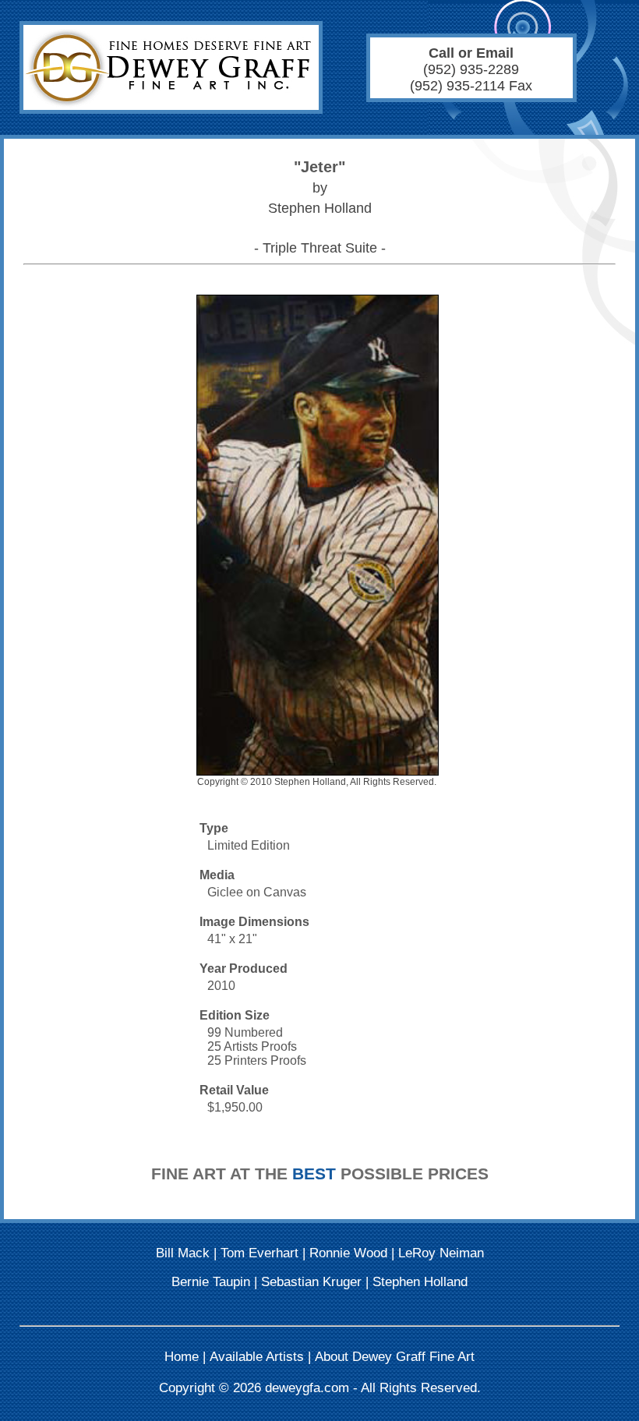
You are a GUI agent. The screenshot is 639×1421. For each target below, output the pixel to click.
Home (181, 1356)
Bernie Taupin (210, 1281)
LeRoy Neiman (441, 1253)
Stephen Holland (420, 1281)
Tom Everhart (259, 1253)
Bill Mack (183, 1253)
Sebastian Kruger (311, 1281)
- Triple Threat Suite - (320, 248)
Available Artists (257, 1356)
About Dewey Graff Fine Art (395, 1356)
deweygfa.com (307, 1387)
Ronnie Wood (348, 1253)
